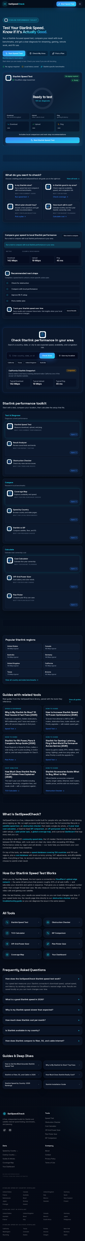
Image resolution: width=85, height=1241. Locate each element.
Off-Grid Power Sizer (52, 1130)
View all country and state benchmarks (20, 680)
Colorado (26, 1232)
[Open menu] (79, 4)
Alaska (25, 1235)
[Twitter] (4, 1130)
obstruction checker (32, 826)
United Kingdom (31, 362)
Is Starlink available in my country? (42, 1030)
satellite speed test (11, 826)
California (11, 362)
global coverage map (41, 832)
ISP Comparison (51, 1138)
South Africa (47, 1219)
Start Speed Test (67, 4)
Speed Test (49, 1118)
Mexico (45, 1198)
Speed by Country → (10, 1151)
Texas (20, 362)
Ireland (25, 1204)
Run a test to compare (71, 235)
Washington (6, 1232)
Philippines (67, 1219)
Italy (44, 1195)
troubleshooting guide (12, 901)
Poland (66, 1201)
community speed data (32, 839)
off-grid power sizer (56, 829)
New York (67, 1228)
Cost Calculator (50, 1126)
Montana (66, 1232)
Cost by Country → (9, 1155)
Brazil (25, 1198)
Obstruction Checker (52, 1122)
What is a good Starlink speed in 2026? (42, 999)
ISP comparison (37, 829)
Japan (5, 1201)
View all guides (75, 699)
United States (7, 1192)
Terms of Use (50, 1163)
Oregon (45, 1235)
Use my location (68, 356)
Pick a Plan (59, 53)
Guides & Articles (9, 1159)
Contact (48, 1155)
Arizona (45, 1232)
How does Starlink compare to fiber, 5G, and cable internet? (42, 1041)
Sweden (46, 1201)
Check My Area (39, 53)
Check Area (47, 356)
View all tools (72, 179)
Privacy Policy (50, 1159)
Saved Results (71, 311)
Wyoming (6, 1235)
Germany (67, 1192)
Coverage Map (8, 1163)
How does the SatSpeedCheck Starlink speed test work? (42, 978)
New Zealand (68, 1198)
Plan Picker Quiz (51, 1134)
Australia (43, 362)
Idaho (65, 1235)
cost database (22, 855)
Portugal (5, 1204)
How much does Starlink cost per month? (42, 1020)
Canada (25, 1192)
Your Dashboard (8, 1167)
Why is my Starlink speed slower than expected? (42, 1010)
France (5, 1195)
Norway (25, 1201)
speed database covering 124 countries (49, 852)
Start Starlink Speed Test (44, 140)
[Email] (10, 1130)
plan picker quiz (23, 832)
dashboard (70, 832)
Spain (65, 1195)
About (47, 1151)
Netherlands (7, 1198)
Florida (45, 1228)
